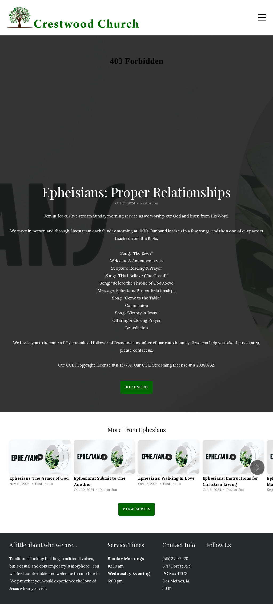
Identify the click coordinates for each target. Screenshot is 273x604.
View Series (136, 509)
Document (136, 387)
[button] (257, 467)
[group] (40, 464)
